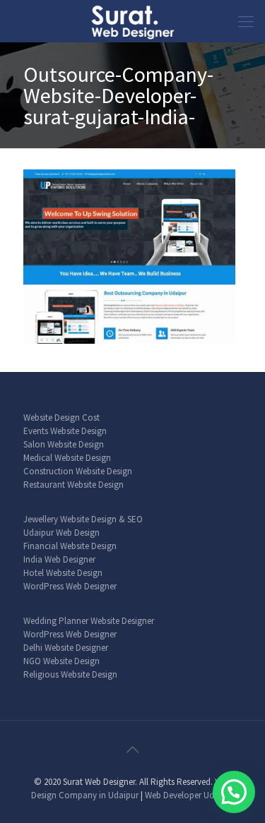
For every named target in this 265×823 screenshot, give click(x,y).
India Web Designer (59, 559)
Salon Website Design (63, 444)
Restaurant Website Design (73, 485)
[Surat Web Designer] (132, 21)
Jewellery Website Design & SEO (83, 519)
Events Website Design (65, 431)
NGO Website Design (61, 661)
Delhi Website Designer (65, 648)
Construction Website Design (77, 471)
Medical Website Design (67, 458)
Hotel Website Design (62, 573)
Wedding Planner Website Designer (88, 621)
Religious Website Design (70, 674)
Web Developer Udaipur (189, 795)
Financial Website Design (70, 546)
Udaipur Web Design (61, 533)
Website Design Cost (61, 417)
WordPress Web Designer (70, 586)
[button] (234, 792)
